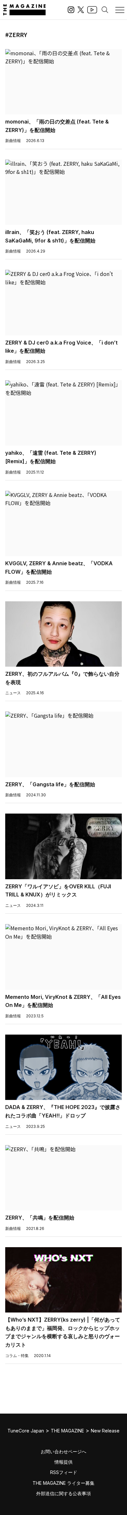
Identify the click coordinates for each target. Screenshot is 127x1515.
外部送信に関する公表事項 (63, 1493)
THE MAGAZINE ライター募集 (63, 1483)
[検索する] (104, 9)
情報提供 (63, 1462)
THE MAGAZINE (67, 1430)
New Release (105, 1430)
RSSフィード (63, 1472)
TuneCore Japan (25, 1430)
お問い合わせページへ (63, 1451)
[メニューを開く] (120, 10)
